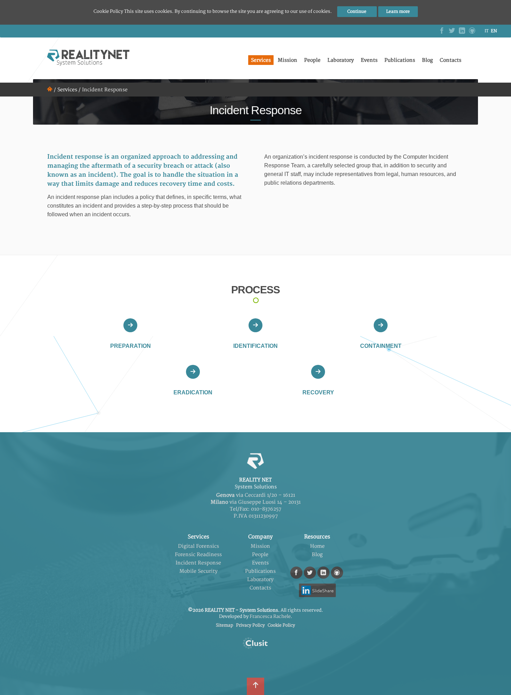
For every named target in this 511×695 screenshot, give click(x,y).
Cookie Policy (281, 625)
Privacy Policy (250, 625)
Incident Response (198, 563)
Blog (427, 60)
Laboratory (340, 60)
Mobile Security (198, 571)
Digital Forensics (198, 546)
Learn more (398, 11)
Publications (399, 60)
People (312, 60)
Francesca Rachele (270, 616)
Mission (287, 60)
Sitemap (224, 625)
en (494, 31)
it (486, 31)
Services (261, 60)
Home (317, 546)
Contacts (450, 60)
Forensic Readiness (198, 555)
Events (369, 60)
